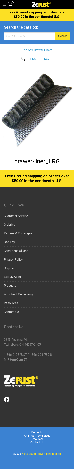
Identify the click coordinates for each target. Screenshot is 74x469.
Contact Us (11, 312)
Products (10, 285)
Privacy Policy (13, 259)
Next (47, 59)
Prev (33, 59)
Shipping (9, 268)
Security (9, 242)
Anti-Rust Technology (18, 294)
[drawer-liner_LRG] (37, 110)
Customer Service (16, 216)
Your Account (12, 277)
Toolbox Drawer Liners (37, 50)
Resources (11, 303)
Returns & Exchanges (18, 233)
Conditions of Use (16, 251)
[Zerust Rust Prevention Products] (41, 4)
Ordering (9, 224)
